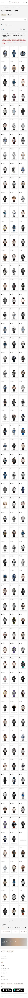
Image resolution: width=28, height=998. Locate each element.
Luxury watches (5, 968)
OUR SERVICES (4, 979)
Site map (3, 983)
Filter (3, 19)
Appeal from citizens (18, 983)
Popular (2, 927)
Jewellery (3, 970)
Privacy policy (4, 958)
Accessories (4, 973)
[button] (2, 2)
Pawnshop (3, 956)
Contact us (9, 983)
